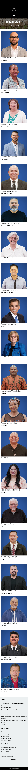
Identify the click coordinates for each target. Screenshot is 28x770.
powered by (14, 768)
